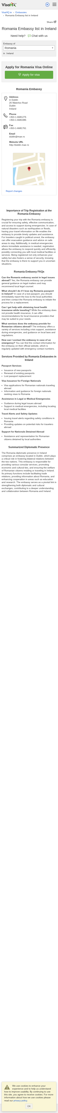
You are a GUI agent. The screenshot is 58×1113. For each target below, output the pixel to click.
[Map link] (29, 169)
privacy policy (20, 1100)
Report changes (14, 191)
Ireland (8, 53)
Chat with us (40, 35)
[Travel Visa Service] (9, 4)
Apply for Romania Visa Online (29, 67)
